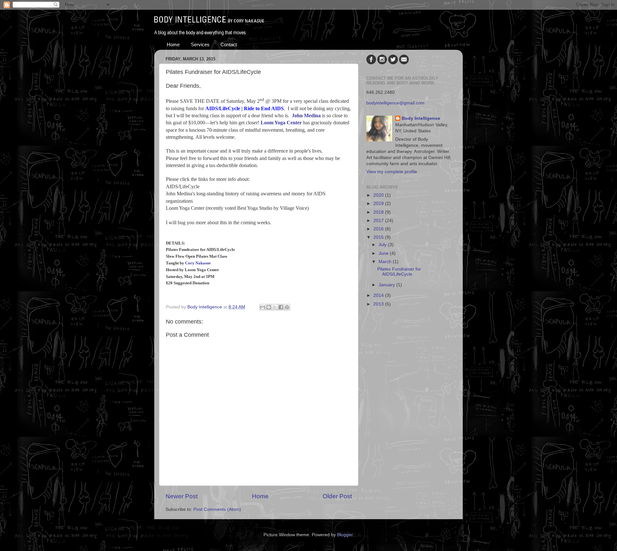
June (384, 253)
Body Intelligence (421, 118)
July (383, 244)
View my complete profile (391, 171)
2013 (379, 304)
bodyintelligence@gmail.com (395, 103)
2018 (379, 212)
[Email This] (262, 307)
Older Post (337, 496)
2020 (379, 195)
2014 (379, 295)
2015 (379, 237)
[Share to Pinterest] (287, 307)
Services (200, 44)
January (387, 284)
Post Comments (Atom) (217, 509)
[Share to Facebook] (281, 307)
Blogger (345, 534)
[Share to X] (275, 307)
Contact (228, 44)
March (386, 261)
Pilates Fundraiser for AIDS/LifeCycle (399, 272)
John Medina (306, 115)
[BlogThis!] (268, 307)
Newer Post (181, 496)
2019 (379, 203)
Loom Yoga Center (281, 122)
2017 (379, 220)
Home (173, 44)
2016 (379, 229)
